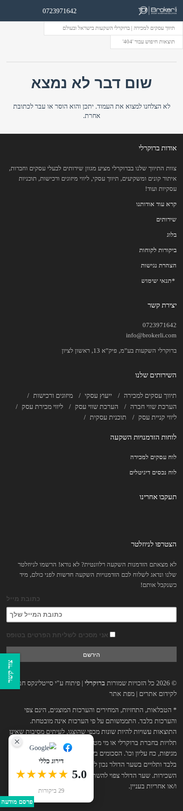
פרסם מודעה (17, 801)
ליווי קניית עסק (157, 417)
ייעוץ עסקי (98, 395)
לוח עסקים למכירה (153, 457)
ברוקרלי (95, 683)
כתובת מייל (23, 598)
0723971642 (160, 325)
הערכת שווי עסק (96, 406)
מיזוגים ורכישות (53, 395)
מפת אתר (121, 693)
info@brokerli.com (151, 335)
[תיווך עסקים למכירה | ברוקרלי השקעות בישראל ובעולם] (157, 11)
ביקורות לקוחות (158, 250)
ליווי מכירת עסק (42, 406)
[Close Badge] (17, 741)
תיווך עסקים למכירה (150, 395)
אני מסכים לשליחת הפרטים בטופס (58, 634)
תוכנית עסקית (108, 417)
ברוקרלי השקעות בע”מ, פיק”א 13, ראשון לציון (119, 350)
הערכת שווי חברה (153, 406)
